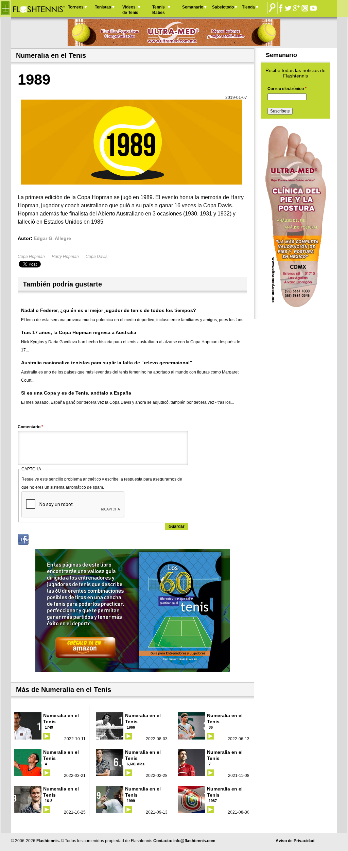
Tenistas (103, 7)
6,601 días (135, 764)
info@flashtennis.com (194, 840)
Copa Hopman (31, 256)
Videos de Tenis (130, 10)
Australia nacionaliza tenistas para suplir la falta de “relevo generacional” (106, 362)
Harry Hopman (65, 256)
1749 (49, 727)
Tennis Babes (158, 10)
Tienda (248, 7)
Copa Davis (96, 256)
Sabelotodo (223, 7)
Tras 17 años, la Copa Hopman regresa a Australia (78, 332)
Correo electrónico (287, 88)
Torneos (76, 7)
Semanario (192, 7)
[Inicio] (39, 8)
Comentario (30, 426)
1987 (213, 801)
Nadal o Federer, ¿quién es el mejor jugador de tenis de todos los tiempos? (108, 310)
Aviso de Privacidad (295, 840)
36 (211, 727)
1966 (131, 727)
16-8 (48, 801)
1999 (131, 801)
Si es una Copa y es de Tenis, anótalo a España (76, 393)
